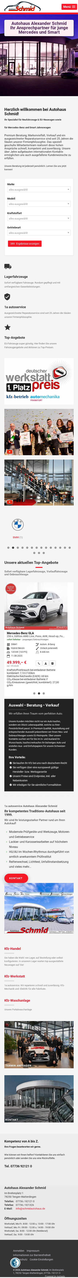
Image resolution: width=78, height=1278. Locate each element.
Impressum (33, 1250)
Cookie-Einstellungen (41, 1259)
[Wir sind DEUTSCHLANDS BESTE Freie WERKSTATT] (39, 381)
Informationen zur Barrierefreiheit (32, 1255)
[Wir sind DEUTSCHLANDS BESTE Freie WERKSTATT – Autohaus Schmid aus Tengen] (39, 483)
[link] (4, 663)
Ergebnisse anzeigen (24, 243)
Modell (11, 198)
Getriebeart (14, 227)
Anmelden (18, 1250)
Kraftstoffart (14, 213)
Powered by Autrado (55, 1276)
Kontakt (16, 878)
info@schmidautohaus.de (30, 1208)
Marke (11, 184)
